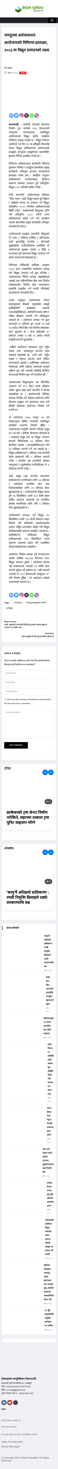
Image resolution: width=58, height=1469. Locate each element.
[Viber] (36, 115)
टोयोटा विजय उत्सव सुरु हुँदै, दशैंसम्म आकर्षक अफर (50, 1194)
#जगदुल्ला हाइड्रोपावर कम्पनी (36, 602)
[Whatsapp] (31, 115)
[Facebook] (11, 115)
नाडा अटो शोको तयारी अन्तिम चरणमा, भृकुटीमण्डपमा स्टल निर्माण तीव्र (48, 1160)
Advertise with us (11, 1420)
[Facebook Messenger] (16, 115)
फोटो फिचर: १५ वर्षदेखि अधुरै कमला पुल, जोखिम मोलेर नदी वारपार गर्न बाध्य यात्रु (51, 1069)
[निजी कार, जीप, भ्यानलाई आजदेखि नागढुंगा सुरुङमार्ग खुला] (24, 979)
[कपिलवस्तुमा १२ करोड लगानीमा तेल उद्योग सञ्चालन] (22, 1020)
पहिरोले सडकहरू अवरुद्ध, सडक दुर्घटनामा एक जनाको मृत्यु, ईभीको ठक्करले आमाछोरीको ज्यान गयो (49, 1282)
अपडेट (23, 73)
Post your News (9, 1427)
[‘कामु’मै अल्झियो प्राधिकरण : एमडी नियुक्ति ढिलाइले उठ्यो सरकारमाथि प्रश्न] (23, 938)
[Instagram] (21, 115)
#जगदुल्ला (18, 602)
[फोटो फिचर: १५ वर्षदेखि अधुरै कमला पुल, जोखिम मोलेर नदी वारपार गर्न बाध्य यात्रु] (24, 1046)
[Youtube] (9, 1402)
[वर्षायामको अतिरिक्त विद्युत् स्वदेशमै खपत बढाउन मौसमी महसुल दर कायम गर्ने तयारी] (23, 1222)
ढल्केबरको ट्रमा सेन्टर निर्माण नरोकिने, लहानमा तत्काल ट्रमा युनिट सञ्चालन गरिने (28, 817)
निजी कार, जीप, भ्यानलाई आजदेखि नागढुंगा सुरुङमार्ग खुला (50, 991)
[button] (2, 1414)
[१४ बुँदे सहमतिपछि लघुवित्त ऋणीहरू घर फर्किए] (23, 1312)
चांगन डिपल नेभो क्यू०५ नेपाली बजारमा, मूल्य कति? (50, 1121)
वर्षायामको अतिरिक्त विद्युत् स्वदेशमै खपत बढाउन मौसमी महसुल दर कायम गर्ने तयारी (49, 1237)
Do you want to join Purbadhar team (19, 1434)
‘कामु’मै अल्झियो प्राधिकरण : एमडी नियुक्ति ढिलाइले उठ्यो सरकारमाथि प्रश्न (28, 897)
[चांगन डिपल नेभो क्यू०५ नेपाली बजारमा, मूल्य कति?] (24, 1110)
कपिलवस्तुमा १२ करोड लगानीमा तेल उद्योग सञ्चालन (49, 1025)
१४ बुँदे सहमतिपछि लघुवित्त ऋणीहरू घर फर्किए (49, 1318)
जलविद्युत (9, 608)
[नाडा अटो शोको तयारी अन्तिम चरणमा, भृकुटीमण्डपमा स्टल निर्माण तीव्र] (22, 1151)
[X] (26, 115)
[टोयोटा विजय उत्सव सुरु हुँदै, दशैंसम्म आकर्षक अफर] (24, 1185)
